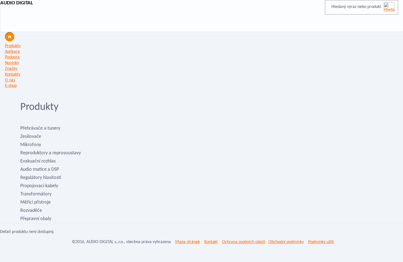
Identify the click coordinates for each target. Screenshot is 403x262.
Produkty (13, 46)
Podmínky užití (321, 242)
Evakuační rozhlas (38, 161)
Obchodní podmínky (286, 242)
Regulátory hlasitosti (40, 177)
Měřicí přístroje (35, 202)
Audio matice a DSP (39, 169)
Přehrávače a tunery (40, 128)
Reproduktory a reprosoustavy (50, 153)
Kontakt (211, 242)
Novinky (12, 63)
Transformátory (36, 194)
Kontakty (12, 74)
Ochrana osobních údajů (243, 242)
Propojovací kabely (39, 186)
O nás (10, 80)
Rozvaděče (31, 210)
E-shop (11, 86)
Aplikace (12, 52)
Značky (11, 69)
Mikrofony (30, 145)
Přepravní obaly (35, 219)
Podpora (12, 57)
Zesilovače (30, 136)
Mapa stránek (187, 242)
